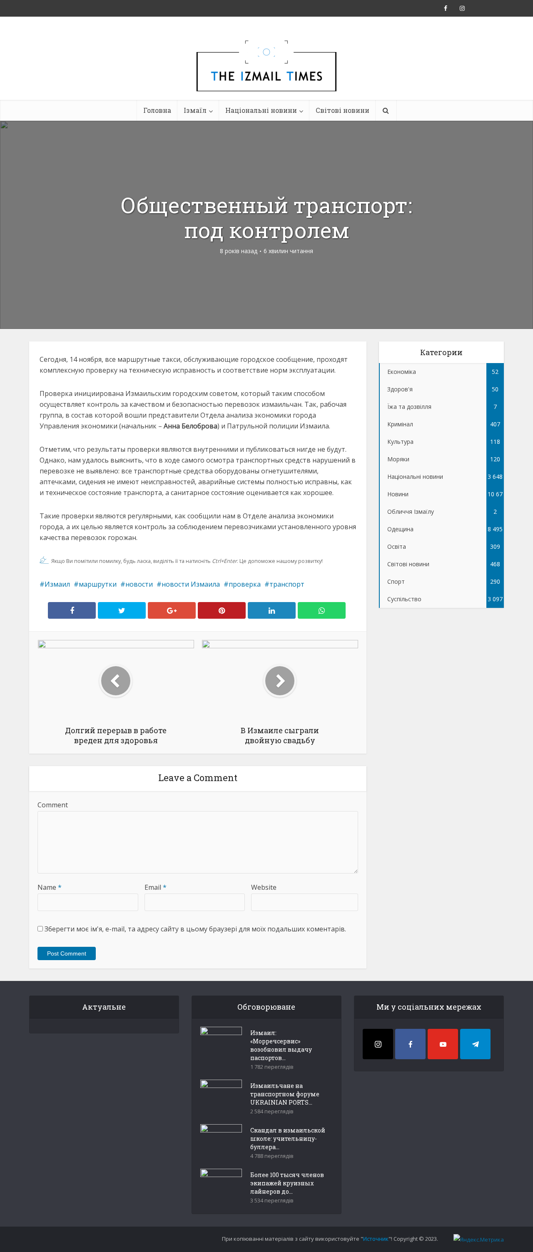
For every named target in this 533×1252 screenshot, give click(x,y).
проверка (245, 584)
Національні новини (261, 110)
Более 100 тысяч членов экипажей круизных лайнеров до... (287, 1183)
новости (139, 584)
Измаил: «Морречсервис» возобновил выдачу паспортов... (281, 1045)
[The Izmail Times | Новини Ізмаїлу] (266, 75)
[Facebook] (410, 1044)
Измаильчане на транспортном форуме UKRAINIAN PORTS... (284, 1094)
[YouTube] (443, 1044)
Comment (52, 804)
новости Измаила (191, 584)
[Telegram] (475, 1044)
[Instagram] (378, 1044)
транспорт (286, 584)
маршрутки (98, 584)
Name (49, 887)
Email (155, 887)
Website (263, 887)
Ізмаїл (195, 110)
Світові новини (342, 110)
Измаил (57, 584)
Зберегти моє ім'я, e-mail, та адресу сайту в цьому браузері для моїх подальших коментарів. (195, 928)
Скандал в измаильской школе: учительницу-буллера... (287, 1138)
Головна (157, 110)
